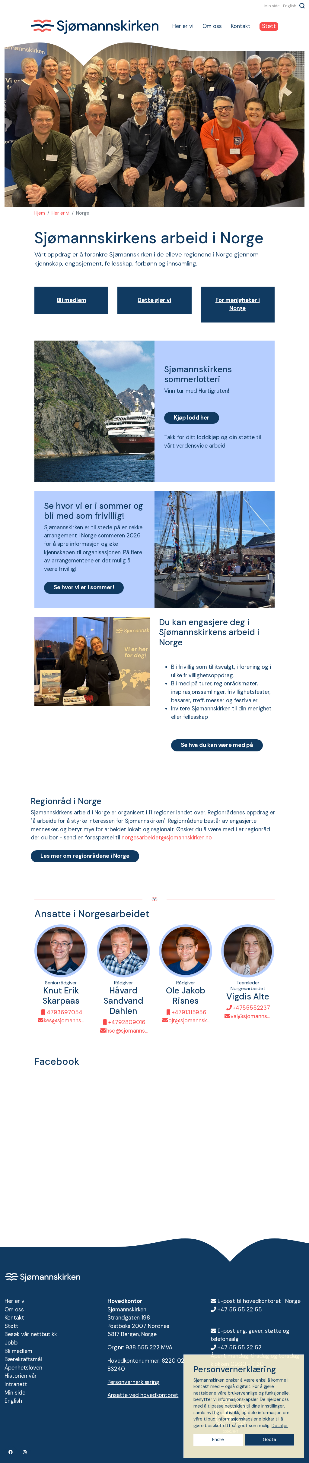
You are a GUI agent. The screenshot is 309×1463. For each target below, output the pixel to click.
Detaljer (280, 1425)
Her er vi (182, 26)
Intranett (16, 1384)
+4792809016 (126, 1022)
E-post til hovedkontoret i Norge (259, 1301)
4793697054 (64, 1012)
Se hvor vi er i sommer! (84, 587)
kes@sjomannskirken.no (64, 1020)
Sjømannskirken (94, 26)
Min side (272, 5)
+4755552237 (251, 1008)
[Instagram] (25, 1452)
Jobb (11, 1342)
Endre (218, 1439)
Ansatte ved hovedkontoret (142, 1395)
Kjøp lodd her (191, 417)
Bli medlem (18, 1351)
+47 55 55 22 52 (240, 1347)
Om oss (212, 26)
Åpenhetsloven (23, 1367)
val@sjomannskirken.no (251, 1016)
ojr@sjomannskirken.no (189, 1020)
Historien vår (21, 1376)
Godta (269, 1439)
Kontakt (240, 26)
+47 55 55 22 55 (240, 1309)
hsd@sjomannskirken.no (127, 1030)
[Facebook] (11, 1452)
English (289, 5)
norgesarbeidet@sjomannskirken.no (167, 837)
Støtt (269, 26)
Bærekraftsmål (23, 1359)
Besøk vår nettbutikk (31, 1334)
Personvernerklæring (133, 1382)
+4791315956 (189, 1012)
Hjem (39, 213)
